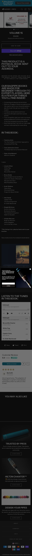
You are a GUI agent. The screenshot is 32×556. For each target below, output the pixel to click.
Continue (8, 285)
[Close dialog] (30, 269)
